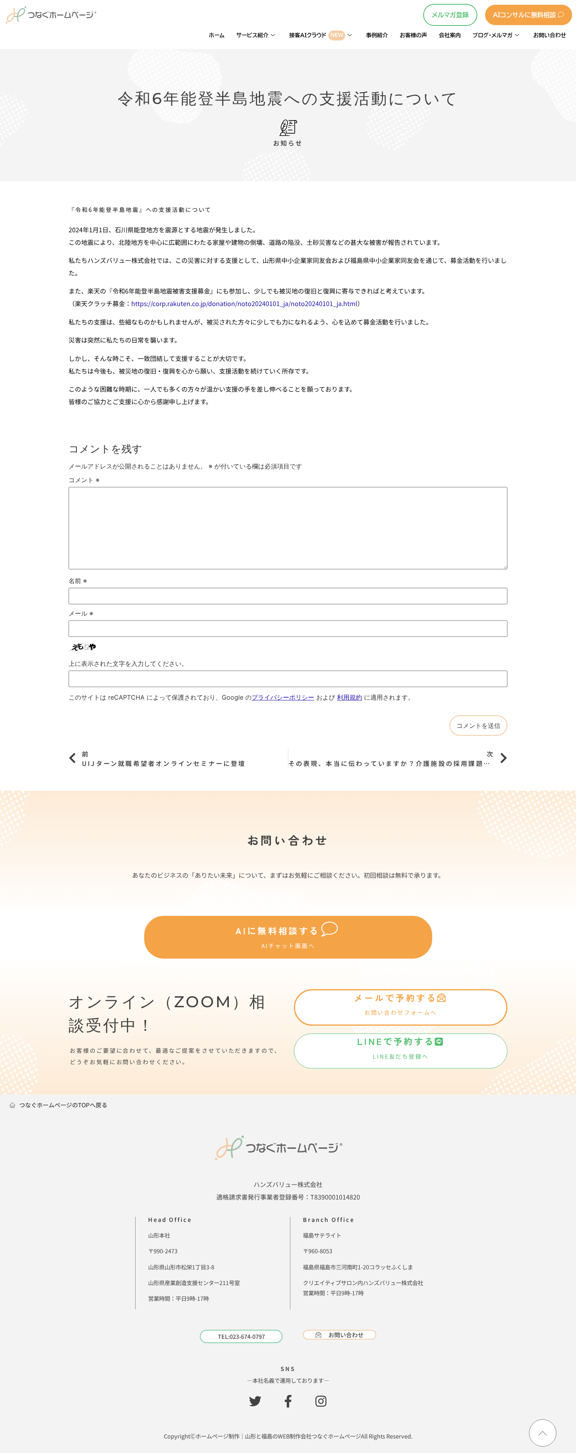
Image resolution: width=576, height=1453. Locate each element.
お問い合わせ (549, 35)
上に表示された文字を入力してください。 (128, 663)
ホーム (217, 35)
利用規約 (349, 697)
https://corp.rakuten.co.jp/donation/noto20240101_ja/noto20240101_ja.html (244, 303)
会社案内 (450, 35)
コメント (84, 480)
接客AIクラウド (316, 35)
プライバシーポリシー (283, 697)
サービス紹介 (252, 35)
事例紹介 (377, 35)
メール (81, 613)
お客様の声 (413, 35)
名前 (78, 581)
